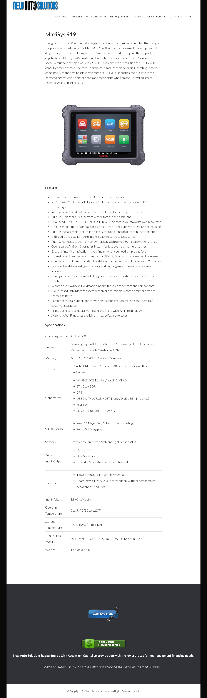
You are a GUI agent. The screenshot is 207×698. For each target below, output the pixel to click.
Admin (137, 691)
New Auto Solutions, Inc (98, 691)
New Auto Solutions (35, 5)
